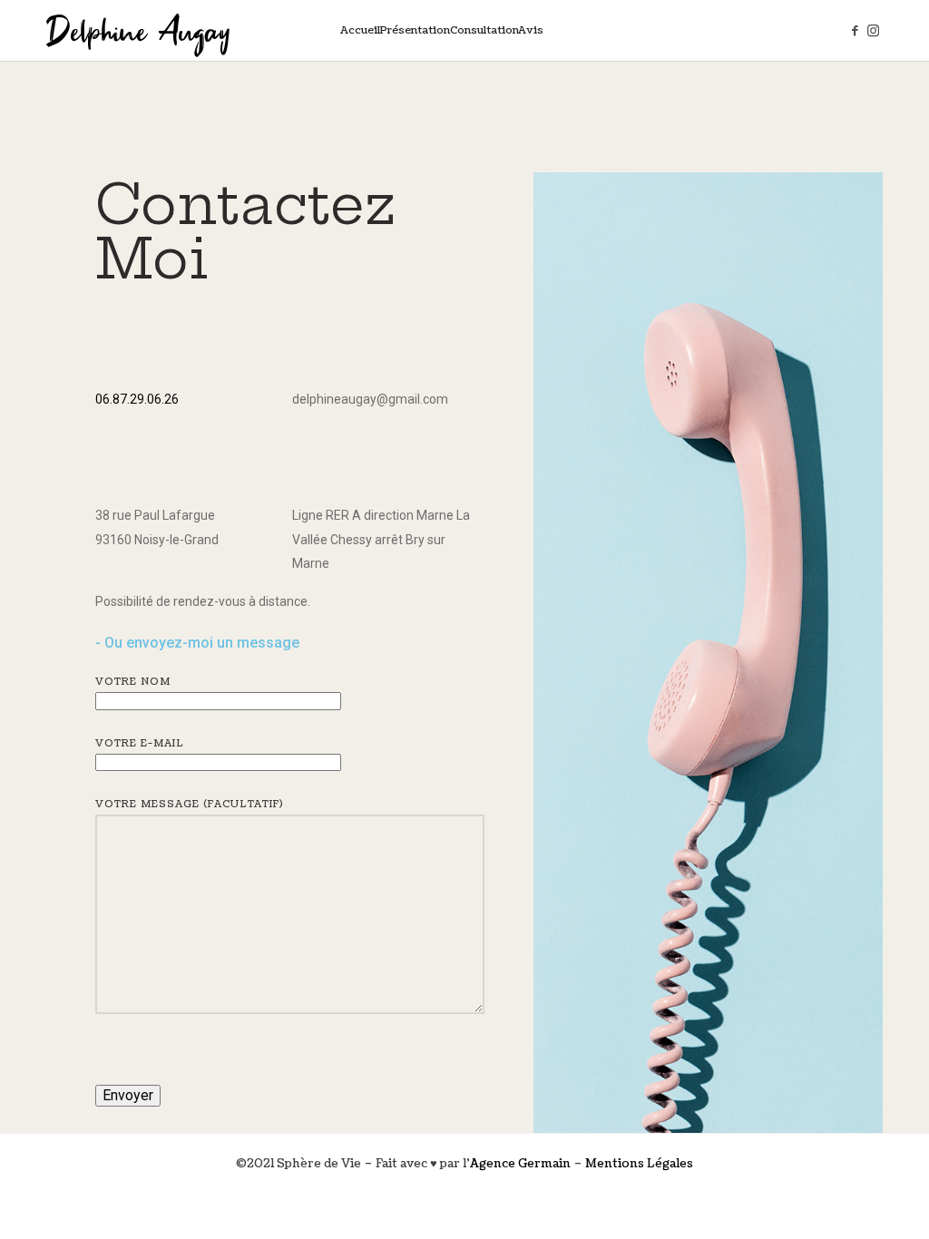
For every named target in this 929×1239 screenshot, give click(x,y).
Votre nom (133, 681)
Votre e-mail (139, 743)
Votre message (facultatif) (189, 804)
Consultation (484, 30)
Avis (530, 30)
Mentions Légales (639, 1164)
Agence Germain (520, 1164)
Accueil (360, 30)
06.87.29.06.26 (137, 399)
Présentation (414, 30)
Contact (564, 30)
